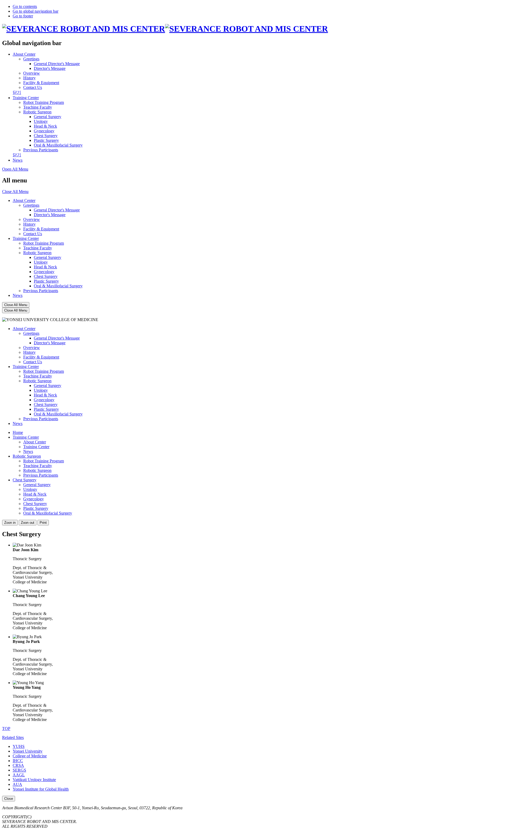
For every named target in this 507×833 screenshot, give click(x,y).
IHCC (18, 760)
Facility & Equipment (41, 229)
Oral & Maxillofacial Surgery (58, 286)
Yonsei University (28, 751)
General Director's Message (57, 210)
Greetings (31, 205)
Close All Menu (15, 191)
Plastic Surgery (46, 281)
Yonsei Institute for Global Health (41, 789)
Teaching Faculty (37, 248)
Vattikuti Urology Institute (34, 779)
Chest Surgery (46, 276)
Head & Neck (45, 267)
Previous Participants (40, 290)
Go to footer (23, 16)
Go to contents (25, 6)
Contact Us (32, 233)
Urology (41, 262)
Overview (31, 219)
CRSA (18, 765)
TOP (6, 728)
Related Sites (13, 737)
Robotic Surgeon (37, 252)
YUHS (19, 746)
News (17, 295)
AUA (17, 784)
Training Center (26, 97)
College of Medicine (30, 756)
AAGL (19, 775)
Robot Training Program (43, 243)
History (29, 224)
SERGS (19, 770)
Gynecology (44, 271)
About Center (24, 54)
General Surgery (47, 257)
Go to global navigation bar (35, 11)
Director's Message (49, 214)
